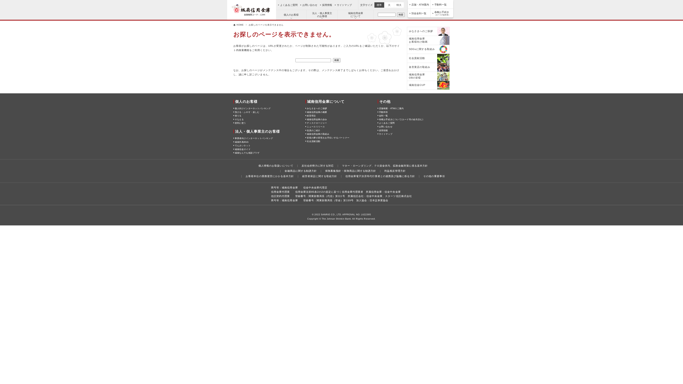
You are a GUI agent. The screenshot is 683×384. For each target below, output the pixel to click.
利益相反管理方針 (395, 170)
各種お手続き (442, 13)
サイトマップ (344, 5)
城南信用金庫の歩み (317, 119)
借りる (238, 115)
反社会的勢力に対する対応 (318, 165)
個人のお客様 (291, 14)
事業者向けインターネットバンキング (254, 138)
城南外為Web (241, 142)
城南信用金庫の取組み (318, 134)
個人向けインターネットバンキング (253, 108)
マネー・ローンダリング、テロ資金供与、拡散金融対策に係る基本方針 (385, 165)
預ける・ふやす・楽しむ (247, 112)
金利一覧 (383, 115)
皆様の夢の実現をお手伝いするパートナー (328, 138)
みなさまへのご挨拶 (317, 108)
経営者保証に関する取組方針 (319, 176)
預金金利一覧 (418, 13)
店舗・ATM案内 (420, 4)
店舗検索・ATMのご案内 (391, 108)
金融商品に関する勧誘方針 (301, 170)
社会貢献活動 (313, 141)
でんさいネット (242, 145)
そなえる (239, 119)
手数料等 (383, 112)
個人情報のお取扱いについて (275, 165)
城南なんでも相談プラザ (247, 153)
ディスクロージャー (317, 123)
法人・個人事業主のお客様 (322, 15)
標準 (379, 5)
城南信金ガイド (242, 149)
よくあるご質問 (289, 5)
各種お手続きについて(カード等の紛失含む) (401, 119)
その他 (385, 101)
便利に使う (240, 123)
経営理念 (311, 115)
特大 (398, 5)
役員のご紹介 (313, 130)
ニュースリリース (316, 127)
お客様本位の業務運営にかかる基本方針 (270, 176)
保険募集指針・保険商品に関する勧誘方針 (350, 170)
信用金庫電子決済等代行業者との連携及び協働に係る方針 (380, 176)
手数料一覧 (440, 4)
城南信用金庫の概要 (317, 112)
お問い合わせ (309, 5)
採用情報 (327, 5)
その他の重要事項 (434, 176)
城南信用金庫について (355, 15)
